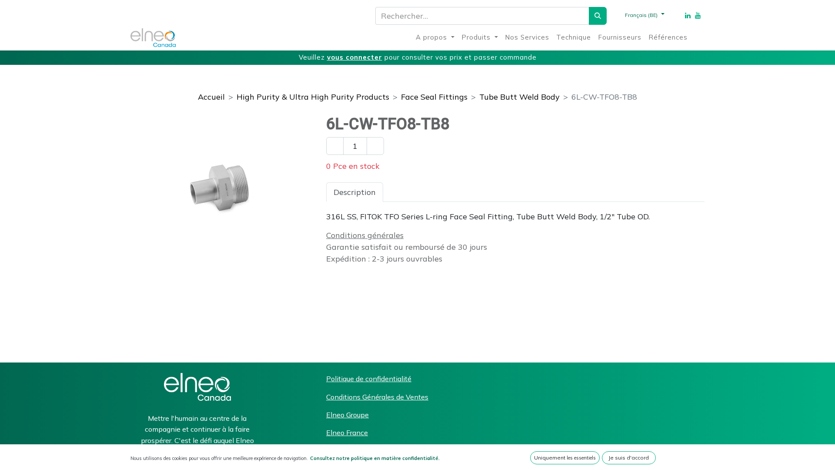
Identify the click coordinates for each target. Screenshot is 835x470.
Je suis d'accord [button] (628, 457)
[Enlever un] (335, 146)
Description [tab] (355, 192)
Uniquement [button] (565, 457)
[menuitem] (435, 37)
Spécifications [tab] (416, 192)
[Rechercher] (598, 16)
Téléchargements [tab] (489, 192)
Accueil (211, 97)
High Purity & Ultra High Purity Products (313, 97)
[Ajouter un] (375, 146)
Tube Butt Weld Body (519, 97)
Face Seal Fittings (434, 97)
